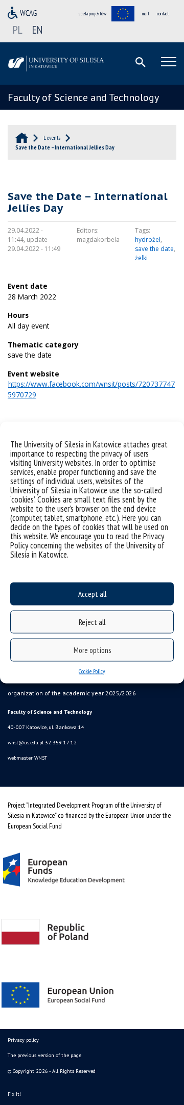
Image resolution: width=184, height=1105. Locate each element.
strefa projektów (92, 13)
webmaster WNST (27, 758)
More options (92, 650)
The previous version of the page (44, 1055)
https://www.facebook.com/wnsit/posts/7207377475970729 (91, 389)
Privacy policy (23, 1040)
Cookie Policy (92, 671)
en (37, 29)
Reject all (92, 621)
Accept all (92, 593)
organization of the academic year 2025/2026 (72, 693)
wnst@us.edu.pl (25, 742)
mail (145, 13)
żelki (141, 258)
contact (163, 13)
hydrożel (147, 239)
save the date (154, 248)
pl (17, 29)
